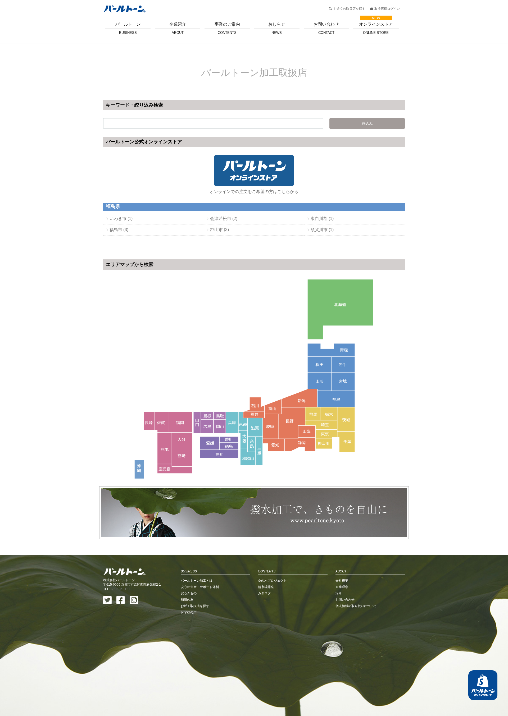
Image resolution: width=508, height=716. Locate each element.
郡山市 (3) (219, 229)
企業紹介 (177, 28)
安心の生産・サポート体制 (200, 587)
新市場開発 (266, 587)
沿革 (338, 593)
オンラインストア (376, 28)
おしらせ (276, 28)
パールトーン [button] (128, 28)
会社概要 (341, 580)
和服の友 (187, 600)
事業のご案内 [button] (227, 28)
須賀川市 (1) (322, 229)
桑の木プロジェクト (272, 580)
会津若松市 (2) (223, 218)
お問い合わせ (326, 28)
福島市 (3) (119, 229)
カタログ (264, 593)
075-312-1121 (120, 589)
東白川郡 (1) (322, 218)
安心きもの (189, 593)
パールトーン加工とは (196, 580)
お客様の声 (189, 612)
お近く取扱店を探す (195, 606)
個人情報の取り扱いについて (356, 606)
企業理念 (341, 587)
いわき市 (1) (121, 218)
